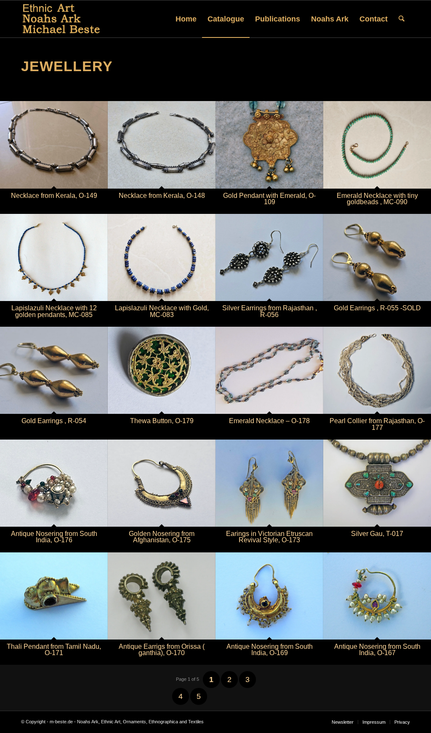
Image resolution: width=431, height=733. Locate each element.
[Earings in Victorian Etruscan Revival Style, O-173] (269, 483)
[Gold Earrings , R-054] (54, 370)
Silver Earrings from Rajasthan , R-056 (269, 311)
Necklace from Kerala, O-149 (54, 195)
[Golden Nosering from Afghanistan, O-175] (162, 483)
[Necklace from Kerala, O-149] (54, 144)
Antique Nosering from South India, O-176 (54, 537)
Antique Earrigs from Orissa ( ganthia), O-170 (162, 649)
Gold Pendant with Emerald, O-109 (269, 198)
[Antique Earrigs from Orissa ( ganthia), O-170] (162, 596)
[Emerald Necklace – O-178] (269, 370)
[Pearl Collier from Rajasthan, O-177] (377, 370)
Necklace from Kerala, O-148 (162, 195)
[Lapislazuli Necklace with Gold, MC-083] (162, 257)
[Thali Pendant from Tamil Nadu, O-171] (54, 596)
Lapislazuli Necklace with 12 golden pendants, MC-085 (54, 311)
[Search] (401, 18)
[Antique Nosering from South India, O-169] (269, 596)
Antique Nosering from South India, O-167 (377, 649)
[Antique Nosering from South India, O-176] (54, 483)
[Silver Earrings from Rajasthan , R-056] (269, 257)
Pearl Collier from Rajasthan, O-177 (377, 424)
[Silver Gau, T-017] (377, 483)
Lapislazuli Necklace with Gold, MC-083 (162, 311)
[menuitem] (186, 18)
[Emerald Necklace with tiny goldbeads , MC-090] (377, 144)
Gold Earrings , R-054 (53, 420)
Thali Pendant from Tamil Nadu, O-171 (54, 649)
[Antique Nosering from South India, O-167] (377, 596)
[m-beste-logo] (61, 18)
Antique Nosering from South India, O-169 (269, 649)
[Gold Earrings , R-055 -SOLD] (377, 257)
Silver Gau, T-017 (377, 533)
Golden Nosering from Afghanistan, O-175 (161, 537)
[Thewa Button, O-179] (162, 370)
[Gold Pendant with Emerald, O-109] (269, 144)
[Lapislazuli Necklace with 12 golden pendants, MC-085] (54, 257)
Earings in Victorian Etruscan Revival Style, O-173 (269, 537)
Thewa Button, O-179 (162, 420)
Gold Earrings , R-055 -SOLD (377, 308)
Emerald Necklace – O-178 (269, 420)
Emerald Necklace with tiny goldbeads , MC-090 (377, 198)
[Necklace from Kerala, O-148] (162, 144)
